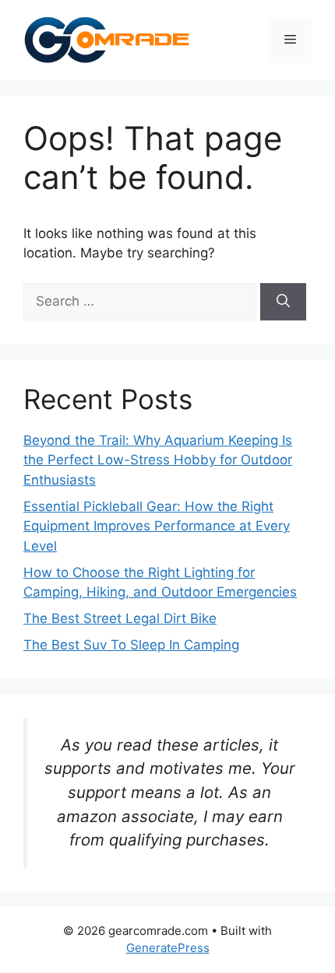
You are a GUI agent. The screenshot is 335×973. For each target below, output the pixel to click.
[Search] (283, 301)
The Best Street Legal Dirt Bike (120, 618)
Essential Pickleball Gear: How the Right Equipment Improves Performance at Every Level (156, 526)
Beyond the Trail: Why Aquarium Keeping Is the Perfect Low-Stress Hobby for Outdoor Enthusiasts (157, 460)
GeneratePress (168, 947)
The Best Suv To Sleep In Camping (131, 645)
